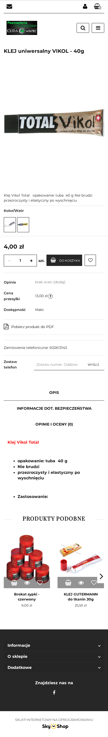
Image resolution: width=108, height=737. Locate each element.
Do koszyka (69, 260)
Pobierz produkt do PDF (32, 327)
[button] (97, 6)
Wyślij (93, 364)
